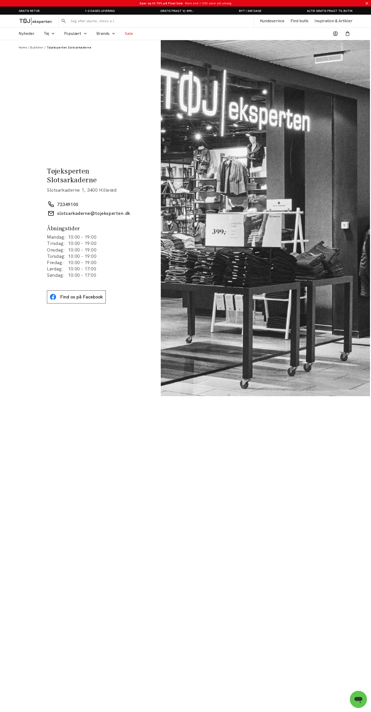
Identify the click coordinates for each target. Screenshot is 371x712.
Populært (72, 33)
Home (23, 47)
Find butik (299, 20)
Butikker (36, 47)
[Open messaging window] (358, 699)
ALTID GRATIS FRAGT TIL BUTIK (330, 11)
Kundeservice (272, 20)
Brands (103, 33)
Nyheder (27, 33)
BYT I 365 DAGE (250, 11)
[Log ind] (335, 34)
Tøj (46, 33)
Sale (129, 33)
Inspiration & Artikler (333, 20)
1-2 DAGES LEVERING (100, 11)
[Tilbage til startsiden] (35, 21)
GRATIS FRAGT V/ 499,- (177, 11)
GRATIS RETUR (29, 11)
